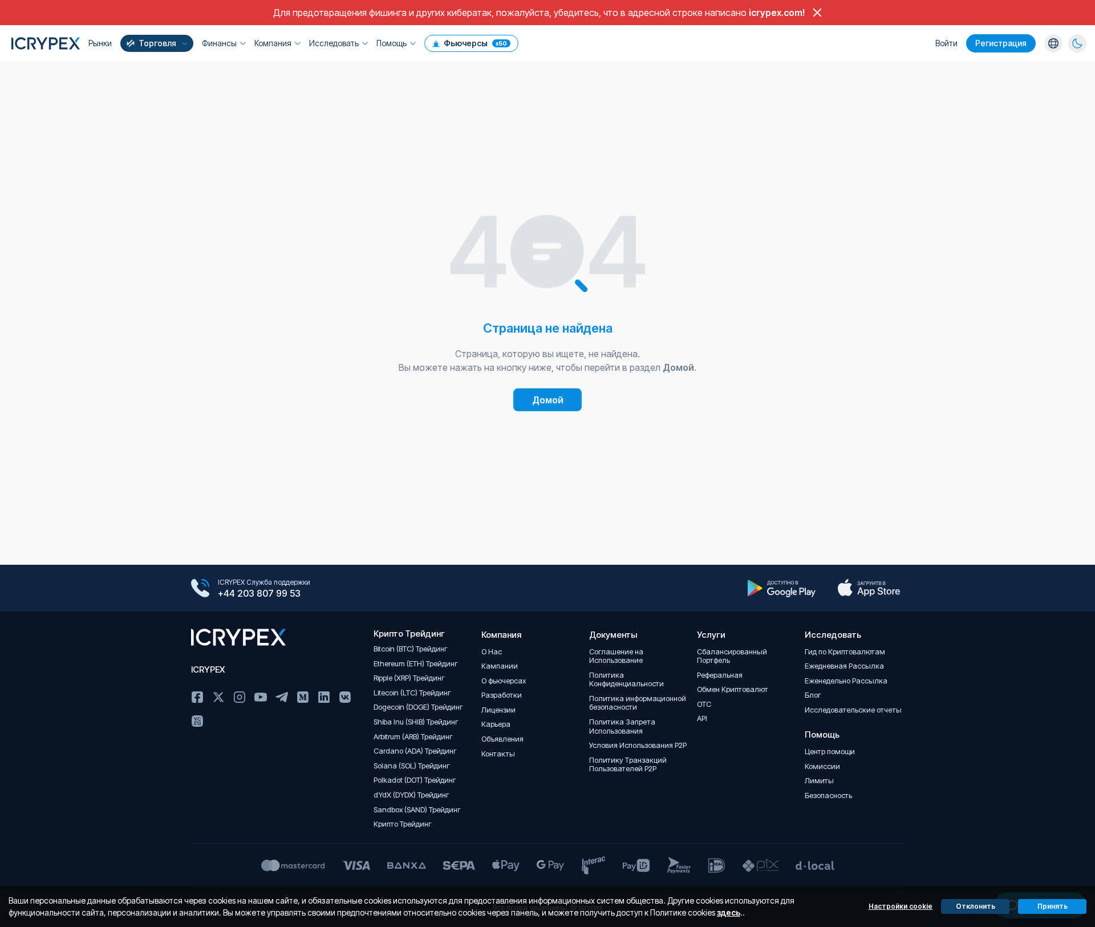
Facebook (197, 697)
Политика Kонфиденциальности (626, 680)
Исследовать (334, 43)
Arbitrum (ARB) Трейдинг (413, 736)
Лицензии (498, 710)
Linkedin (324, 697)
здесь (728, 912)
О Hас (491, 651)
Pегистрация (1001, 43)
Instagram (239, 697)
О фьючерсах (503, 681)
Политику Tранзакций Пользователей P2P (628, 765)
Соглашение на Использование (616, 656)
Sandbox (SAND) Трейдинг (417, 809)
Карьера (495, 724)
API (702, 718)
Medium (303, 697)
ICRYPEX (208, 669)
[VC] (197, 721)
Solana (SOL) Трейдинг (412, 766)
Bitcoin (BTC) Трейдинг (411, 649)
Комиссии (822, 766)
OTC (704, 704)
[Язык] (1053, 43)
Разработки (501, 695)
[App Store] (869, 588)
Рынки (100, 43)
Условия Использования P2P (638, 745)
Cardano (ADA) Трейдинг (415, 751)
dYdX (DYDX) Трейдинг (411, 795)
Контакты (498, 754)
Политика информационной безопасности (637, 703)
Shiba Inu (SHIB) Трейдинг (416, 722)
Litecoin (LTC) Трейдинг (412, 693)
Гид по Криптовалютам (845, 651)
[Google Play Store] (782, 588)
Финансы (219, 43)
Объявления (502, 739)
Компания (272, 43)
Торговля (157, 43)
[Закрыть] (817, 12)
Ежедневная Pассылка (844, 666)
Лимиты (819, 780)
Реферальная (720, 675)
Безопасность (828, 795)
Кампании (499, 666)
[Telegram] (281, 697)
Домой (547, 400)
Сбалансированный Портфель (732, 656)
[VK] (345, 697)
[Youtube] (260, 697)
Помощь (391, 43)
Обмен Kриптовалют (732, 689)
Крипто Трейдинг (403, 824)
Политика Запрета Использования (622, 726)
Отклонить (975, 906)
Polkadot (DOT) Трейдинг (415, 780)
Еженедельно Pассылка (846, 681)
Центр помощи (830, 751)
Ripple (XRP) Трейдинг (409, 678)
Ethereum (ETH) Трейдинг (416, 663)
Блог (813, 695)
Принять (1052, 906)
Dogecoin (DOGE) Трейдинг (418, 707)
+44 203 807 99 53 (259, 593)
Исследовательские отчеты (853, 710)
